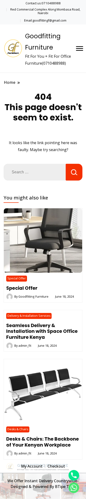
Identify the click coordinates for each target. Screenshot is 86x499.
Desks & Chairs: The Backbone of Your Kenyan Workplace (42, 442)
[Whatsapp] (74, 487)
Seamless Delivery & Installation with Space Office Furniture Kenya (42, 331)
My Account (32, 466)
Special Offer (16, 278)
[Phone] (74, 475)
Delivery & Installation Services (28, 316)
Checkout (56, 466)
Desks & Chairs (17, 429)
